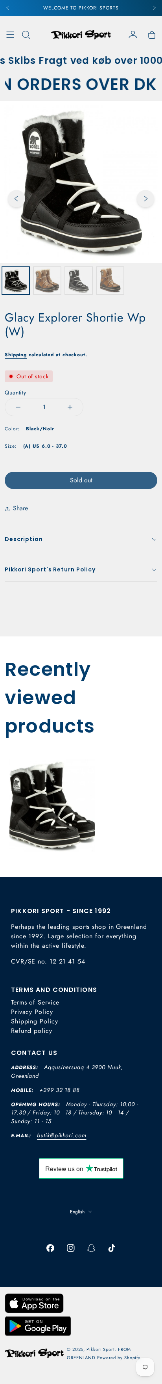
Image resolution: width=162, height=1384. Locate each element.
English (77, 1212)
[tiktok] (111, 1248)
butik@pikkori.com (61, 1135)
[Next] (154, 8)
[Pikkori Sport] (81, 34)
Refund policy (31, 1030)
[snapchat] (91, 1248)
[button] (26, 34)
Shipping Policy (34, 1021)
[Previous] (8, 8)
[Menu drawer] (10, 34)
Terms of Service (35, 1002)
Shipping (16, 354)
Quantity (15, 392)
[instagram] (70, 1248)
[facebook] (50, 1248)
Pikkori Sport (101, 1349)
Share (20, 508)
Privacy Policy (32, 1011)
